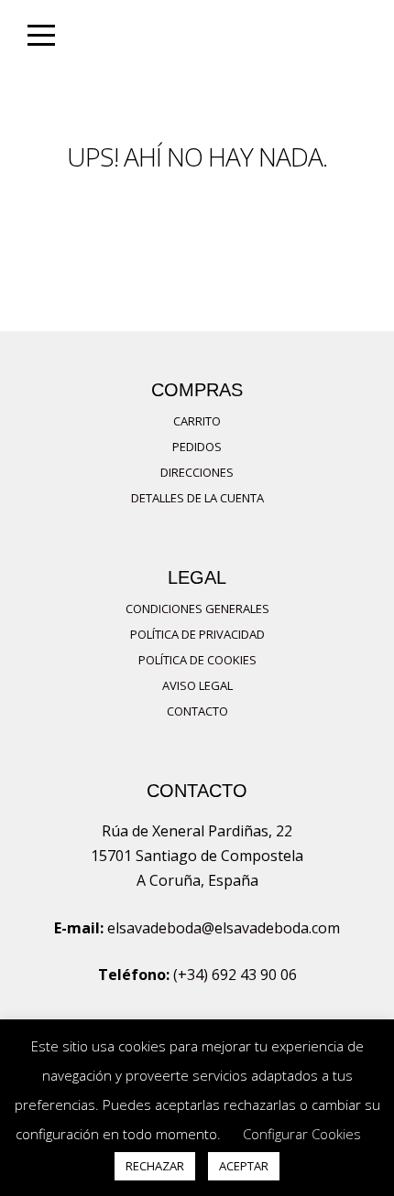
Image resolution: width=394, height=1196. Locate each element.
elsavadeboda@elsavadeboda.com (223, 928)
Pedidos (197, 446)
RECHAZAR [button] (155, 1166)
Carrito (197, 421)
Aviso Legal (197, 685)
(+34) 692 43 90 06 (235, 974)
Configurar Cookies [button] (302, 1134)
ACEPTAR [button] (243, 1166)
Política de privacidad (197, 634)
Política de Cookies (197, 660)
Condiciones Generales (197, 608)
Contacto (197, 711)
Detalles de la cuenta (197, 498)
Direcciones (197, 472)
